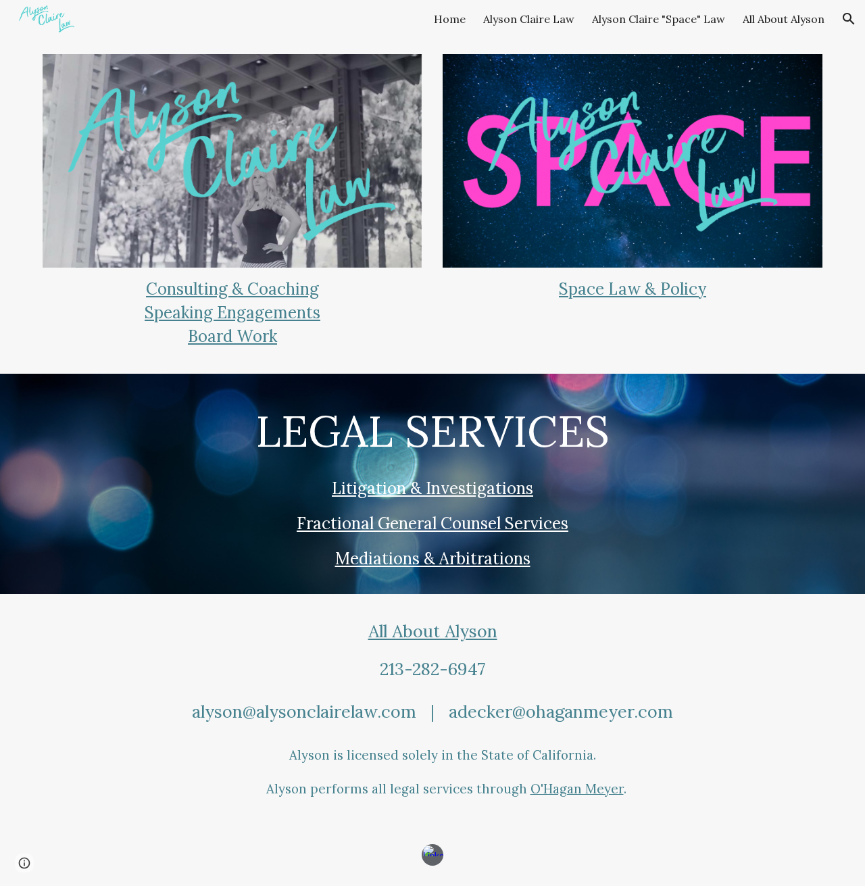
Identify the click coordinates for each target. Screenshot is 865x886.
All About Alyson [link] (783, 19)
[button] (849, 19)
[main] (232, 313)
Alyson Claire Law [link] (528, 19)
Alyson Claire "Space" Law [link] (658, 19)
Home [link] (450, 19)
